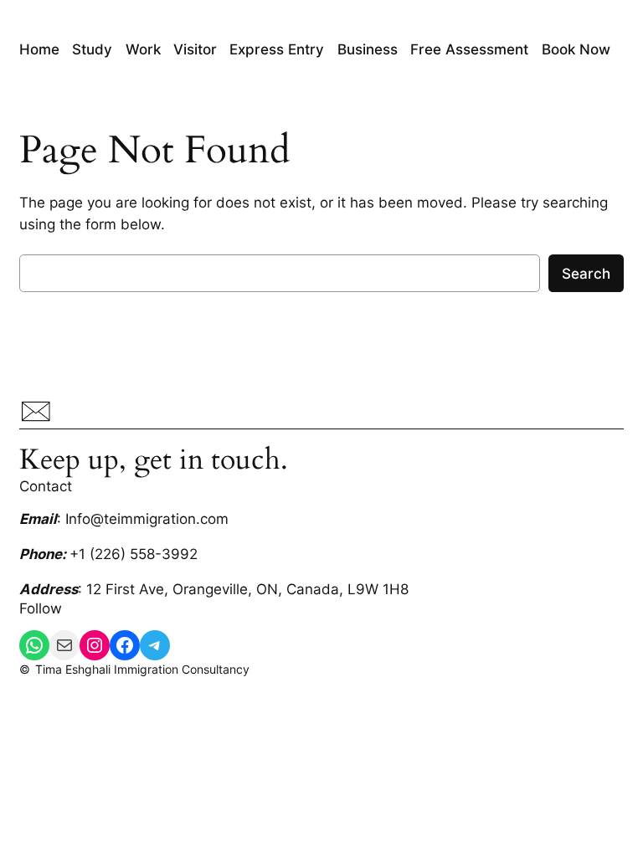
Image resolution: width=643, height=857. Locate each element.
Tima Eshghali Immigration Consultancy (142, 669)
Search (586, 273)
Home (39, 49)
